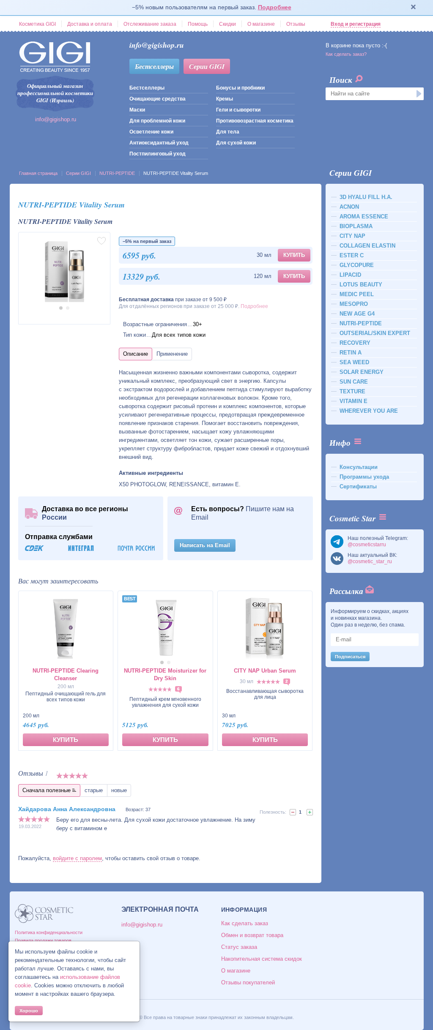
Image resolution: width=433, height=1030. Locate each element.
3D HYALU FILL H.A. (366, 197)
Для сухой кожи (236, 143)
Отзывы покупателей (248, 982)
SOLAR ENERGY (362, 372)
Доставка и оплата (89, 24)
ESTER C (352, 255)
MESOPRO (354, 304)
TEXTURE (352, 391)
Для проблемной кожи (157, 121)
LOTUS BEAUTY (361, 284)
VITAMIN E (353, 401)
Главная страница (38, 173)
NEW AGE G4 (357, 314)
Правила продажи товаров (43, 940)
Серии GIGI (207, 66)
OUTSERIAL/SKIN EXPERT (375, 333)
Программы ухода (364, 477)
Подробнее (274, 7)
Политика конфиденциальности (48, 932)
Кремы (224, 99)
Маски (137, 110)
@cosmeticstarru (367, 545)
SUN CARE (354, 382)
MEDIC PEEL (357, 294)
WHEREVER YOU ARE (369, 411)
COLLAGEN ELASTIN (367, 246)
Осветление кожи (151, 132)
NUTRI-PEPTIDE (117, 173)
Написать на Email (205, 545)
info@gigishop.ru (55, 119)
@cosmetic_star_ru (370, 561)
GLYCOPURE (357, 265)
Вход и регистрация (356, 24)
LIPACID (350, 275)
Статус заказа (239, 947)
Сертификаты (358, 486)
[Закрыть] (413, 7)
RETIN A (351, 352)
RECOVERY (355, 343)
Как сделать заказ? (346, 54)
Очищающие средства (157, 99)
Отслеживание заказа (149, 24)
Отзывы (295, 24)
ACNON (349, 207)
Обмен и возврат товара (252, 935)
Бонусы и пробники (240, 88)
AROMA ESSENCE (364, 216)
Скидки (227, 24)
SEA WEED (354, 362)
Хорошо (28, 1010)
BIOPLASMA (356, 226)
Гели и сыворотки (238, 110)
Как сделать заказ (244, 923)
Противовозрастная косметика (254, 121)
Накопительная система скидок (261, 959)
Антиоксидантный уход (159, 143)
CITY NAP (352, 236)
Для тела (227, 132)
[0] (293, 812)
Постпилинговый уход (157, 154)
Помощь (198, 24)
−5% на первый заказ (147, 241)
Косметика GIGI (37, 24)
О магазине (261, 24)
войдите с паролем (77, 858)
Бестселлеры (154, 66)
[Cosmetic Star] (44, 913)
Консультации (359, 467)
